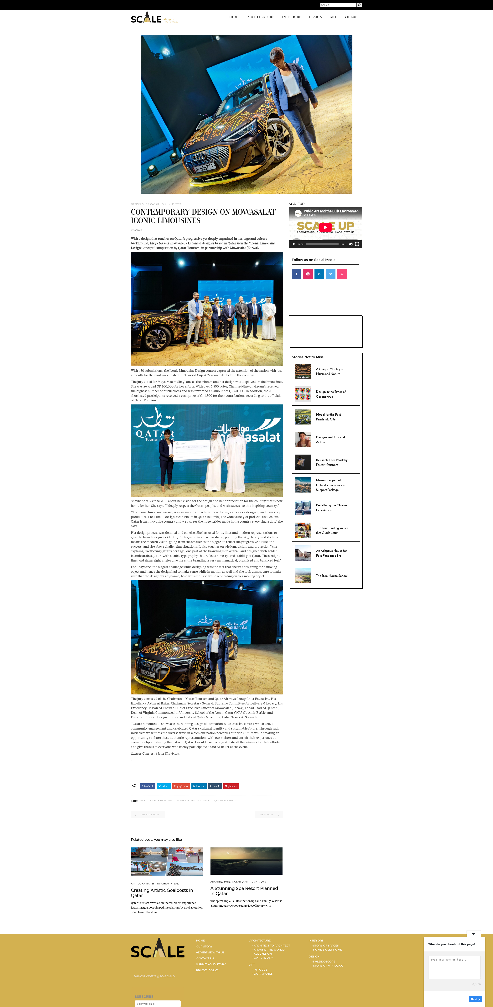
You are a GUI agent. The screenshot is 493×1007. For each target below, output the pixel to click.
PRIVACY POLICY (207, 970)
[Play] (294, 244)
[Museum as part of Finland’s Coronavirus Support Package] (303, 484)
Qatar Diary (241, 882)
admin (138, 230)
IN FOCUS (260, 969)
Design (136, 204)
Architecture (220, 882)
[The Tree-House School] (303, 575)
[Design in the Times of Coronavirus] (303, 394)
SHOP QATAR (150, 204)
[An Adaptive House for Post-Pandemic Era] (303, 552)
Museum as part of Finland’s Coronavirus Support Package (330, 485)
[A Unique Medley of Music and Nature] (303, 371)
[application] (325, 227)
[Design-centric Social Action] (303, 439)
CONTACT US (205, 958)
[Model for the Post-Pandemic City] (303, 416)
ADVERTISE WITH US (210, 952)
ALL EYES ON (263, 953)
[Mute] (351, 244)
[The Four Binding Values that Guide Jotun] (303, 530)
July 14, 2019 (259, 882)
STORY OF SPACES (326, 945)
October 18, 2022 (171, 204)
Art (133, 884)
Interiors (316, 940)
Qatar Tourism (225, 800)
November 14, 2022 (168, 884)
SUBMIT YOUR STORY (211, 964)
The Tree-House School (332, 576)
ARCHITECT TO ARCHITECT (272, 945)
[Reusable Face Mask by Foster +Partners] (303, 462)
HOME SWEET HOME (327, 949)
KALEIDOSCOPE (324, 961)
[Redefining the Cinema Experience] (303, 507)
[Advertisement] (325, 309)
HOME (200, 940)
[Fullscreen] (357, 244)
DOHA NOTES (146, 884)
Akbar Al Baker (151, 800)
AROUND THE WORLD (269, 949)
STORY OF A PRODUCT (329, 965)
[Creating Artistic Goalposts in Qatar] (167, 861)
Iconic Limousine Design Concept (188, 800)
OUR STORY (204, 946)
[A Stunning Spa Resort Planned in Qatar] (246, 860)
